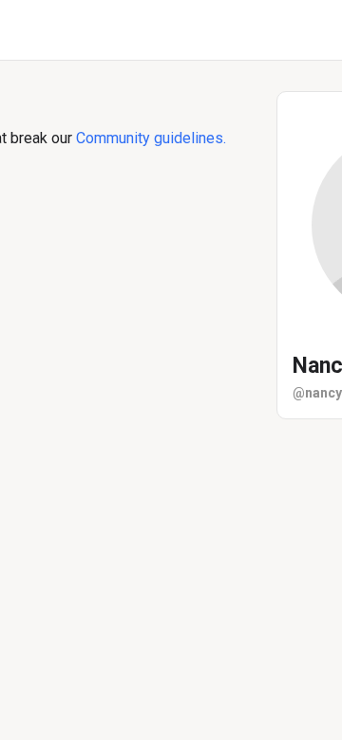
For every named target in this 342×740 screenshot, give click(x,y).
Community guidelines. (151, 138)
